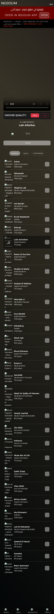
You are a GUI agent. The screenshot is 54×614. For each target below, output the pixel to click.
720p (45, 115)
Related (14, 153)
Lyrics (25, 153)
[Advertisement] (27, 61)
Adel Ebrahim (28, 122)
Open (44, 15)
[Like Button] (35, 134)
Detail (28, 143)
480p (35, 115)
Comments (38, 153)
